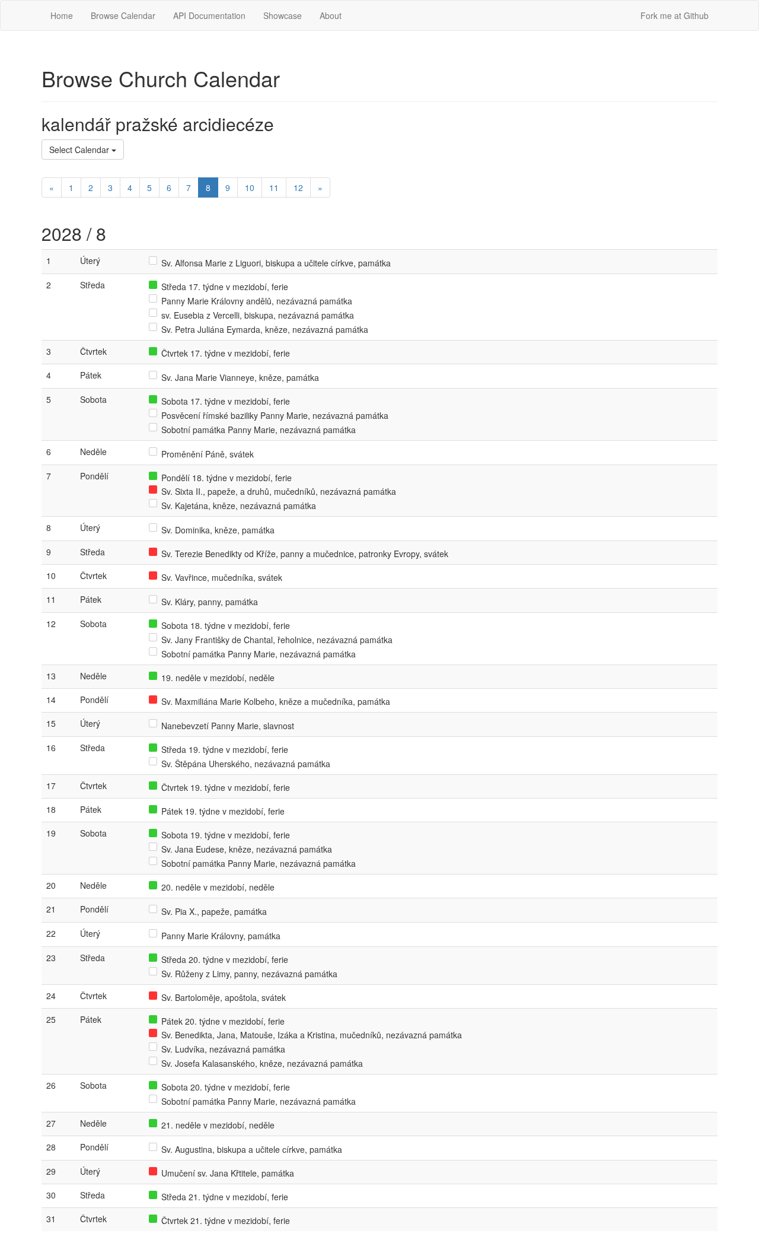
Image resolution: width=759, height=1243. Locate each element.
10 (249, 187)
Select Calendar (80, 149)
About (331, 15)
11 (274, 187)
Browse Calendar (123, 15)
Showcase (282, 15)
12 (298, 187)
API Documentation (209, 15)
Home (61, 15)
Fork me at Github (674, 15)
